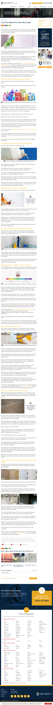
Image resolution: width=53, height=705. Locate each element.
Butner (5, 641)
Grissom (29, 641)
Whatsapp (7, 25)
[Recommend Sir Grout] (45, 58)
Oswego (29, 624)
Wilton (40, 641)
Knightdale (18, 680)
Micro (29, 657)
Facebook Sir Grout (7, 544)
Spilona (40, 655)
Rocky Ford (30, 635)
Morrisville (30, 672)
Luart (29, 648)
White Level (41, 627)
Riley (29, 633)
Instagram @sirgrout (16, 544)
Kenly (29, 652)
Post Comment (33, 578)
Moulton (17, 637)
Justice (17, 622)
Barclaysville (6, 646)
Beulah (5, 661)
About (35, 6)
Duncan (17, 648)
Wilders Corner (42, 629)
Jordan (17, 666)
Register (5, 578)
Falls (17, 670)
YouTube (22, 696)
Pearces (29, 625)
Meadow (29, 655)
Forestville (18, 673)
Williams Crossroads (43, 673)
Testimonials (42, 6)
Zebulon (40, 677)
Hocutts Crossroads (19, 663)
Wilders (40, 660)
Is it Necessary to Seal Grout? (30, 565)
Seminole (41, 646)
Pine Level (30, 661)
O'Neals (29, 658)
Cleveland (18, 653)
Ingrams (17, 665)
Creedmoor (18, 641)
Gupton (5, 632)
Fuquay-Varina (18, 675)
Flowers (17, 658)
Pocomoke (29, 630)
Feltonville (18, 672)
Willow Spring (42, 661)
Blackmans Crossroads (8, 663)
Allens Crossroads (7, 652)
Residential (13, 6)
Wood (40, 630)
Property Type (42, 20)
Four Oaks (18, 660)
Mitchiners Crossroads (20, 635)
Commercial (21, 6)
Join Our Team (14, 692)
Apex (5, 670)
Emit (17, 657)
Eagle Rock (6, 680)
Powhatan (29, 665)
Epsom (5, 625)
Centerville (6, 624)
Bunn (5, 622)
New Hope (30, 622)
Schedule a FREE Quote (37, 3)
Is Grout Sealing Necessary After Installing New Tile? (18, 566)
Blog (5, 19)
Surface (40, 24)
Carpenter (6, 675)
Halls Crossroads (7, 633)
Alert (5, 621)
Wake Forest (41, 670)
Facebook (4, 25)
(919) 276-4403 (47, 3)
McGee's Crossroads (31, 653)
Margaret (17, 633)
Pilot (28, 627)
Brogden (5, 666)
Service (40, 22)
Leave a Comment (6, 570)
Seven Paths (41, 622)
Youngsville (41, 632)
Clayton (17, 652)
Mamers (40, 645)
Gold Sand (6, 630)
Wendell (40, 672)
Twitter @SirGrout (25, 544)
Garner (17, 677)
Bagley (5, 655)
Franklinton (6, 629)
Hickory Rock (6, 637)
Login (2, 578)
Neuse (29, 673)
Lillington (29, 646)
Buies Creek (6, 648)
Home (2, 19)
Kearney (17, 625)
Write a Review (30, 3)
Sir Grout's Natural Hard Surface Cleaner (22, 309)
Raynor (29, 632)
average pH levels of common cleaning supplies (24, 129)
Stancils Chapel (42, 657)
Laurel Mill (18, 629)
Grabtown (18, 661)
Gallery (29, 6)
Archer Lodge (6, 653)
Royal (29, 637)
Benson (5, 658)
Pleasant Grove (30, 663)
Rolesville (29, 678)
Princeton (29, 666)
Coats (17, 645)
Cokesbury (18, 646)
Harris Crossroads (7, 635)
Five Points (6, 627)
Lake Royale (18, 627)
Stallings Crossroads (43, 624)
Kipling (29, 645)
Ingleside (17, 621)
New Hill (29, 675)
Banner (5, 657)
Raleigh (29, 677)
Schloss (40, 621)
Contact (50, 6)
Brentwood (6, 673)
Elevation (17, 655)
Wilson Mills (41, 663)
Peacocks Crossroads (31, 660)
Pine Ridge (30, 629)
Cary (5, 677)
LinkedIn (25, 696)
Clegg (5, 678)
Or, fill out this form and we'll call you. (41, 602)
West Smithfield (42, 658)
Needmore (29, 621)
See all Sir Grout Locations (21, 682)
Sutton (40, 625)
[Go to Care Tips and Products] (45, 37)
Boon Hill (6, 665)
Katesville (18, 624)
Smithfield (41, 653)
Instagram (12, 696)
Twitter (6, 25)
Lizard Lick (30, 670)
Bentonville (6, 660)
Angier (5, 645)
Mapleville (18, 632)
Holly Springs (18, 678)
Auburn (5, 672)
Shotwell (29, 680)
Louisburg (18, 630)
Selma (40, 652)
